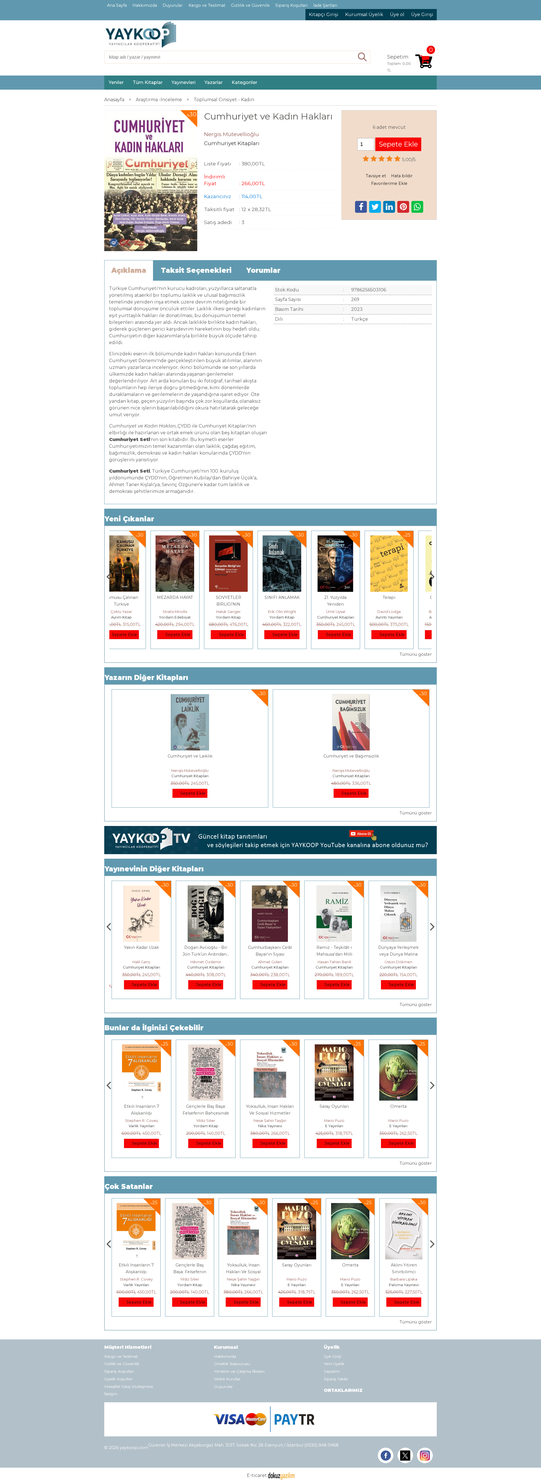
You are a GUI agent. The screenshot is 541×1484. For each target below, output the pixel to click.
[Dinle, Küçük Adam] (403, 1206)
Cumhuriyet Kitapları (296, 617)
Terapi (350, 597)
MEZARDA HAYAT (136, 597)
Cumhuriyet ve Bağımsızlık (351, 756)
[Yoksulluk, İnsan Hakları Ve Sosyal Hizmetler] (205, 1047)
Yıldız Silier (141, 1120)
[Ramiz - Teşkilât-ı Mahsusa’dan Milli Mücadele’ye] (270, 888)
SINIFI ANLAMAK (243, 597)
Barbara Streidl (404, 611)
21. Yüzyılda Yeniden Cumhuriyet (297, 604)
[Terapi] (350, 538)
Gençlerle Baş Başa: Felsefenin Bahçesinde (136, 1271)
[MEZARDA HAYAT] (136, 538)
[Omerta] (334, 1047)
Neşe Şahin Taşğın (205, 1120)
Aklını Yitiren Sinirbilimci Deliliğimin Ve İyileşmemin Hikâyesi (398, 1113)
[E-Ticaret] (281, 1475)
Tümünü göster (416, 654)
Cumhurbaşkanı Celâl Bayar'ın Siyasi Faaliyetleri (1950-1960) (205, 954)
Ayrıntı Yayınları (350, 617)
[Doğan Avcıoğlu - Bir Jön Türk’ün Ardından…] (141, 888)
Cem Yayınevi (403, 1285)
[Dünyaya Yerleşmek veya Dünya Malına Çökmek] (334, 888)
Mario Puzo (270, 1120)
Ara (362, 57)
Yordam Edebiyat (136, 617)
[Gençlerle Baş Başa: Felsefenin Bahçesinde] (141, 1047)
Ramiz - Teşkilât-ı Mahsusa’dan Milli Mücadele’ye (270, 954)
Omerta (334, 1106)
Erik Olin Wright (243, 611)
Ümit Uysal (296, 611)
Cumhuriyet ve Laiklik (190, 756)
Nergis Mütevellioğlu (190, 770)
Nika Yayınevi (206, 1126)
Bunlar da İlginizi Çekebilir (154, 1028)
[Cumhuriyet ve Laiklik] (190, 697)
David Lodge (350, 611)
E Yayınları (270, 1126)
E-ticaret (257, 1475)
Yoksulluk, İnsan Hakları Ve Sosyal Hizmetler (189, 1271)
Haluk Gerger (190, 611)
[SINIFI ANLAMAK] (243, 538)
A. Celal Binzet (398, 962)
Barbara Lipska (398, 1120)
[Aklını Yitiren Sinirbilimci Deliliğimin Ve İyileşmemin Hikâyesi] (398, 1047)
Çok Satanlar (129, 1186)
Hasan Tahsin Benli (270, 962)
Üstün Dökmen (334, 962)
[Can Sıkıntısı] (404, 538)
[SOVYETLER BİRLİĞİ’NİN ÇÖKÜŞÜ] (189, 538)
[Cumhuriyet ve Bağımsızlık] (351, 697)
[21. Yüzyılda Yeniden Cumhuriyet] (296, 538)
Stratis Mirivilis (136, 611)
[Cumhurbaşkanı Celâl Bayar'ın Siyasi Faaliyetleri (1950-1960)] (206, 888)
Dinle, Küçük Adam (403, 1265)
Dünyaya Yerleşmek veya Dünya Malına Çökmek (334, 954)
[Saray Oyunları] (269, 1047)
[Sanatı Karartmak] (398, 888)
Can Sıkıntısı (403, 597)
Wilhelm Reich (404, 1279)
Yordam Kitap (189, 617)
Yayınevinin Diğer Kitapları (154, 869)
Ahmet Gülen (206, 962)
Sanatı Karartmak (398, 947)
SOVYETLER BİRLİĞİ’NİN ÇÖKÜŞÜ (189, 604)
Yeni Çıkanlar (129, 519)
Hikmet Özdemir (141, 962)
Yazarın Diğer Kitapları (146, 678)
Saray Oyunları (270, 1106)
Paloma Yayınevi (398, 1126)
